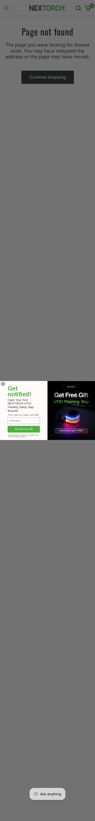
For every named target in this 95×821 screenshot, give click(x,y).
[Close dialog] (3, 384)
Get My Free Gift (24, 429)
